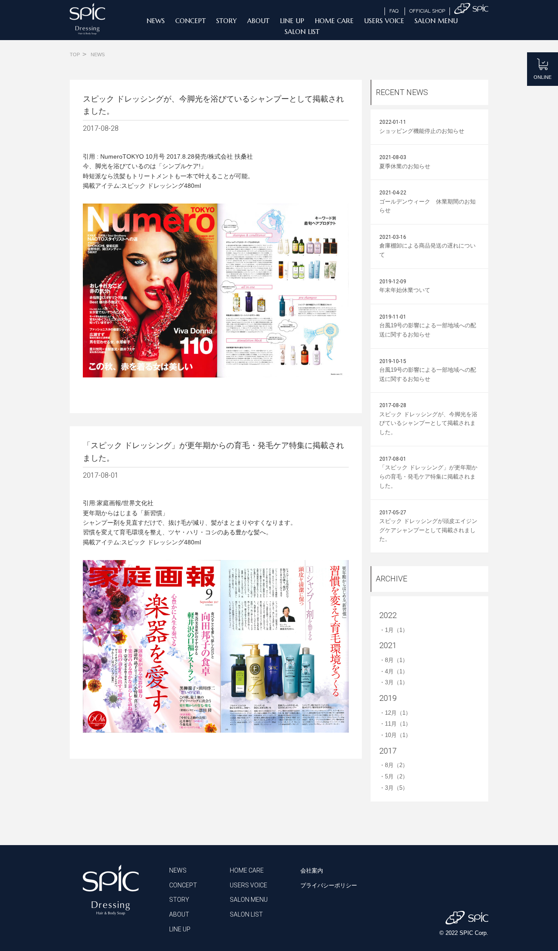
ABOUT (258, 21)
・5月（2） (393, 776)
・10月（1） (395, 735)
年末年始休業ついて (404, 290)
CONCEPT (190, 21)
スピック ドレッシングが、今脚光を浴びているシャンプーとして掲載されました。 (428, 423)
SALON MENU (436, 21)
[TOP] (75, 49)
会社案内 (311, 870)
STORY (226, 21)
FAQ (393, 11)
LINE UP (292, 21)
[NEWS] (98, 49)
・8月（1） (393, 660)
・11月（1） (395, 723)
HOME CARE (334, 21)
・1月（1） (393, 630)
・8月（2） (393, 765)
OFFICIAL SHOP (427, 11)
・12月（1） (395, 713)
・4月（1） (393, 671)
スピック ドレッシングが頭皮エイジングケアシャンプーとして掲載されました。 (428, 530)
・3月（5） (393, 788)
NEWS (155, 21)
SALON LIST (302, 31)
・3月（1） (393, 682)
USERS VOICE (384, 21)
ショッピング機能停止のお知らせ (421, 131)
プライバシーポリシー (328, 885)
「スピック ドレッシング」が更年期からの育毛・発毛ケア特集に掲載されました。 (428, 476)
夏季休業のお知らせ (404, 166)
